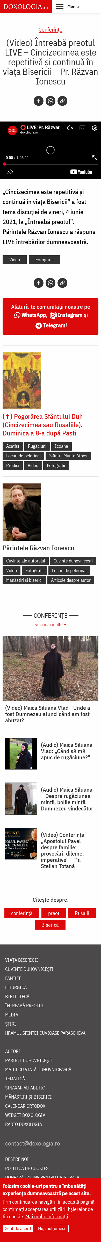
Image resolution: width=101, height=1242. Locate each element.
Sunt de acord (18, 1228)
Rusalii (82, 913)
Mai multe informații (46, 1216)
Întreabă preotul (24, 1006)
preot (53, 913)
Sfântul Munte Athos (68, 456)
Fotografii (44, 260)
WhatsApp (33, 314)
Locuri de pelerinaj (23, 456)
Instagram (70, 314)
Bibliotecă (17, 996)
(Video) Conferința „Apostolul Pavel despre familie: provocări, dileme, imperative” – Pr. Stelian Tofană (62, 850)
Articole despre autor (71, 580)
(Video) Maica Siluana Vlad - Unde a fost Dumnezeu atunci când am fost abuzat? (47, 714)
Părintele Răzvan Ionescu (38, 547)
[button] (67, 6)
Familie (13, 978)
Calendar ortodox (25, 1106)
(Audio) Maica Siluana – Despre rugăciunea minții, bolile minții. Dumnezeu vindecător (67, 798)
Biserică (50, 924)
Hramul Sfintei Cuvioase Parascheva (45, 1033)
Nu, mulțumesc (52, 1228)
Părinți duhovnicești (29, 1060)
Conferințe (50, 29)
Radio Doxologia (23, 1124)
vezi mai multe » (50, 624)
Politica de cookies (26, 1168)
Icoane (61, 446)
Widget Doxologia (25, 1115)
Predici (12, 465)
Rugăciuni (37, 446)
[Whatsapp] (50, 101)
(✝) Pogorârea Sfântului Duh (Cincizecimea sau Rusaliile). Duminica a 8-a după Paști (43, 424)
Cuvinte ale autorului (25, 561)
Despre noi (17, 1159)
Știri (10, 1024)
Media (11, 1015)
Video (14, 260)
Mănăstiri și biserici (24, 580)
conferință (22, 913)
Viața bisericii (21, 960)
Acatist (12, 446)
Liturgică (16, 987)
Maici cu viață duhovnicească (38, 1070)
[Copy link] (62, 101)
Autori (12, 1051)
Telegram (54, 325)
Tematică (15, 1079)
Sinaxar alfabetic (25, 1088)
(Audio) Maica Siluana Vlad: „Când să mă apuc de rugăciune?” (66, 751)
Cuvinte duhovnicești (73, 561)
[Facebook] (39, 101)
